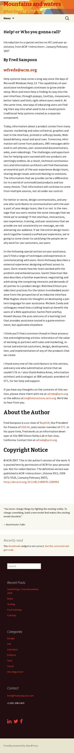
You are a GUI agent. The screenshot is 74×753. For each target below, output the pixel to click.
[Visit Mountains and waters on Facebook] (21, 722)
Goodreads (14, 546)
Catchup (11, 615)
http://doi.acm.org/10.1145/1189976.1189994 (31, 482)
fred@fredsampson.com (20, 695)
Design (11, 638)
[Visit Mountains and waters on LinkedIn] (9, 722)
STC (63, 427)
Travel (10, 666)
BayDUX (44, 423)
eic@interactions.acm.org (40, 398)
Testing (11, 604)
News (10, 598)
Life (9, 643)
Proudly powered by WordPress (21, 745)
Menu (7, 18)
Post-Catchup (14, 609)
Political (11, 655)
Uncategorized (15, 671)
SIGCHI (25, 427)
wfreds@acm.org (20, 70)
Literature (12, 649)
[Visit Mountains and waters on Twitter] (15, 722)
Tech (9, 660)
